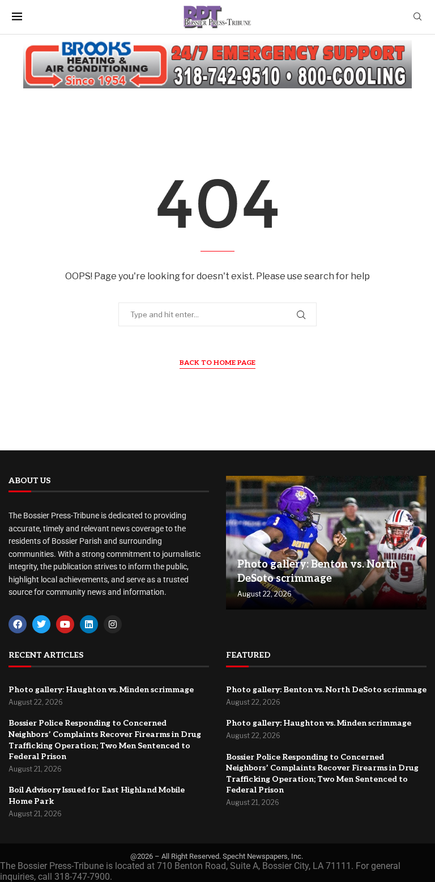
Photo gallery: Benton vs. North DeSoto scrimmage (326, 689)
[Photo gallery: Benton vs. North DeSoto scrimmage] (326, 543)
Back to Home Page (217, 363)
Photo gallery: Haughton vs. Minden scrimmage (101, 689)
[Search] (417, 17)
